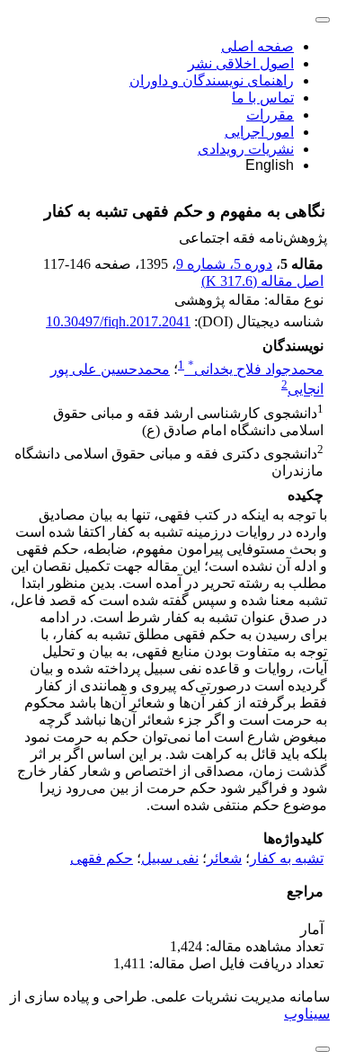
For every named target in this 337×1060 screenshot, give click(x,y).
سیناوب (307, 1013)
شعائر (224, 858)
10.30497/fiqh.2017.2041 (118, 321)
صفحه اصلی (257, 46)
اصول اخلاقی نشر (241, 63)
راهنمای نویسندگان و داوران (211, 80)
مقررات (270, 114)
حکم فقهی (101, 858)
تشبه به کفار (287, 858)
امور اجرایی (259, 131)
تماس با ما (263, 97)
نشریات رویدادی (246, 148)
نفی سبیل (170, 858)
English (269, 165)
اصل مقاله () (262, 281)
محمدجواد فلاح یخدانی (256, 369)
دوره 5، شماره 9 (224, 264)
